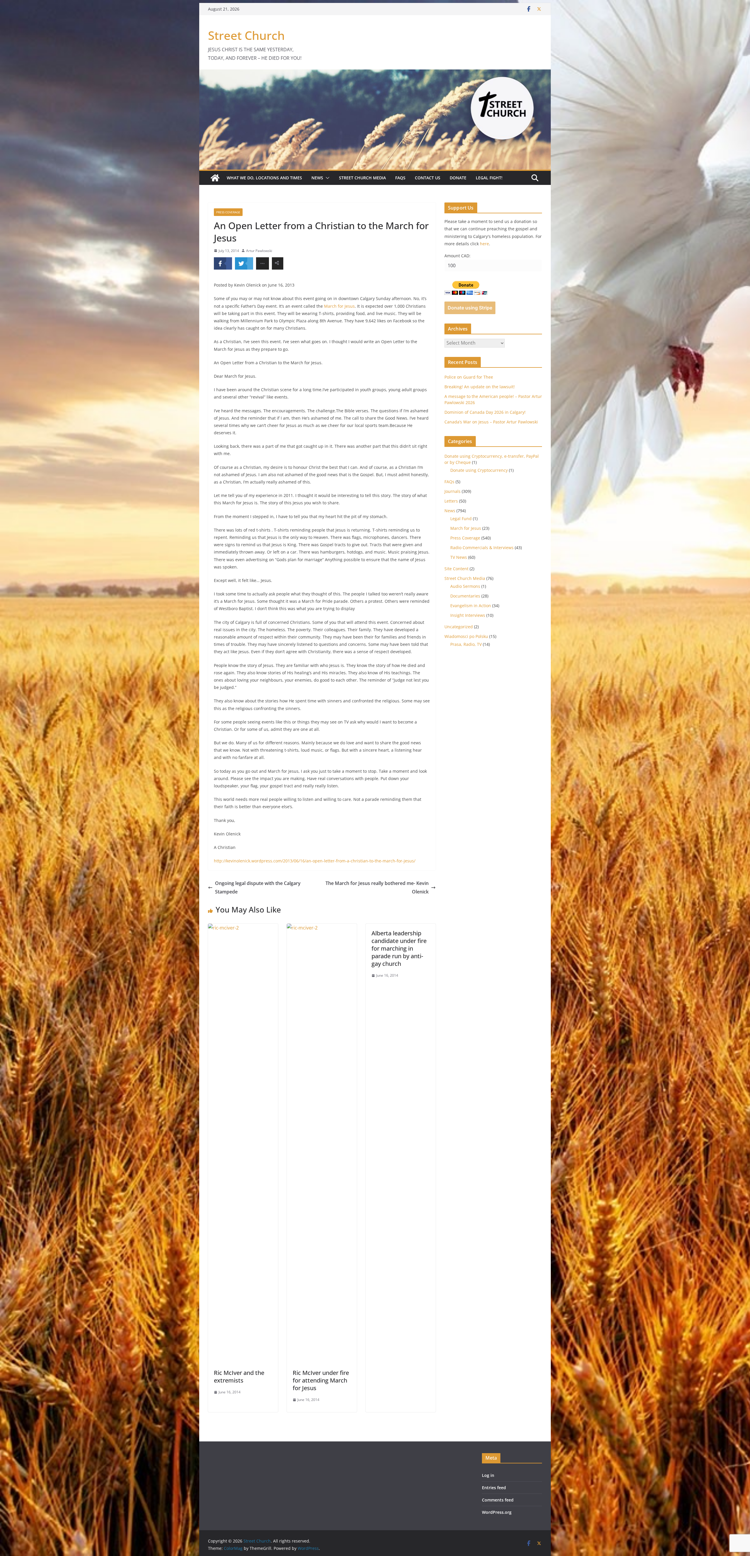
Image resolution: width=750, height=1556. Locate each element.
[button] (326, 178)
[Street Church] (215, 178)
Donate (458, 178)
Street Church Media (362, 178)
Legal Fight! (489, 178)
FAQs (400, 178)
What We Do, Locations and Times (264, 178)
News (317, 178)
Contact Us (427, 178)
